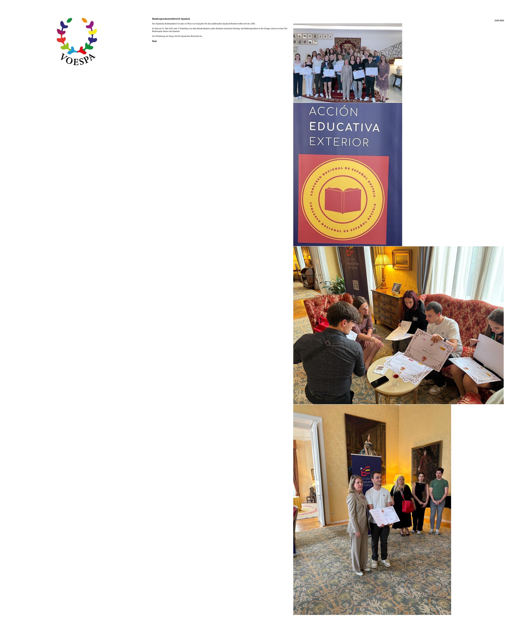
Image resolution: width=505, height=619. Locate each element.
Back (154, 40)
